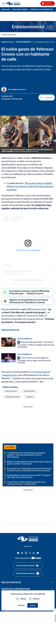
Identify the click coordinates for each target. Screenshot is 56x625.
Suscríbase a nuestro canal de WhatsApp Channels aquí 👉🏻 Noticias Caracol (29, 292)
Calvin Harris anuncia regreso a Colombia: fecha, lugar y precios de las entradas (34, 360)
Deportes (36, 599)
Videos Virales (29, 391)
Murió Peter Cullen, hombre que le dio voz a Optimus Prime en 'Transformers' (26, 483)
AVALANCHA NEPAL (20, 9)
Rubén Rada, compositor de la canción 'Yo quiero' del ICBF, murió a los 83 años (29, 476)
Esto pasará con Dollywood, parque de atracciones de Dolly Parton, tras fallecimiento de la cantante (29, 469)
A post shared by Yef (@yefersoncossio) (28, 280)
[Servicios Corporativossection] (52, 589)
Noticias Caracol (7, 42)
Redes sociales (11, 391)
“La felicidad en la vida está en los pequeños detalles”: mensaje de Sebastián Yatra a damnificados (26, 454)
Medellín (30, 397)
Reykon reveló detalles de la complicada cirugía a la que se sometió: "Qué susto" (29, 462)
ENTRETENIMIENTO (8, 35)
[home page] (28, 539)
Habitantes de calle (12, 397)
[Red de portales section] (52, 582)
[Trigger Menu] (3, 3)
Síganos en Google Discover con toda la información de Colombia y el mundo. (28, 300)
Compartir (47, 97)
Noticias (23, 599)
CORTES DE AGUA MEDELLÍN (41, 9)
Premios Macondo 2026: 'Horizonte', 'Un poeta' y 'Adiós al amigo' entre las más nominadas (35, 344)
